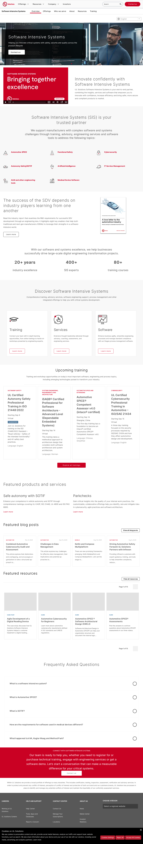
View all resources (130, 579)
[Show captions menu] (49, 102)
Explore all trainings (71, 465)
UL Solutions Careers (9, 816)
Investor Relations (83, 820)
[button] (23, 4)
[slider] (29, 102)
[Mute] (53, 102)
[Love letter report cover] (113, 215)
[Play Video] (5, 102)
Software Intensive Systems (13, 11)
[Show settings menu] (57, 102)
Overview (36, 11)
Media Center (85, 814)
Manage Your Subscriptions (58, 815)
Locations (56, 822)
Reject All (120, 837)
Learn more (11, 234)
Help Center (30, 809)
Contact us (132, 4)
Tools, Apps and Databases (32, 815)
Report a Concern (32, 822)
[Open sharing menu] (62, 102)
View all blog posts (130, 530)
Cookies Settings (108, 837)
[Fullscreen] (66, 102)
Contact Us (57, 809)
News (82, 809)
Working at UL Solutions (7, 810)
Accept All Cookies (133, 837)
